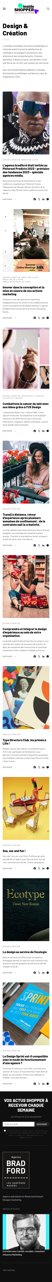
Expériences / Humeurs (32, 396)
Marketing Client (29, 160)
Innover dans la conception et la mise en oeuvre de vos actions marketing (23, 290)
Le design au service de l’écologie (25, 952)
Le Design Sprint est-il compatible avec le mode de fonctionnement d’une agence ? (25, 1059)
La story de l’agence (13, 398)
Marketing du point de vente (17, 282)
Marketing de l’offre (13, 279)
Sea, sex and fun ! (14, 851)
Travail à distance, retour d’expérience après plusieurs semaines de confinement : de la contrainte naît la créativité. (24, 519)
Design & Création (11, 160)
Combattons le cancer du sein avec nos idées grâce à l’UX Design (26, 405)
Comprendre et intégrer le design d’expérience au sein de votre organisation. (25, 632)
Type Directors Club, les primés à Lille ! (24, 741)
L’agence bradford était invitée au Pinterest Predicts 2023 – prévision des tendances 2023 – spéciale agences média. (26, 170)
